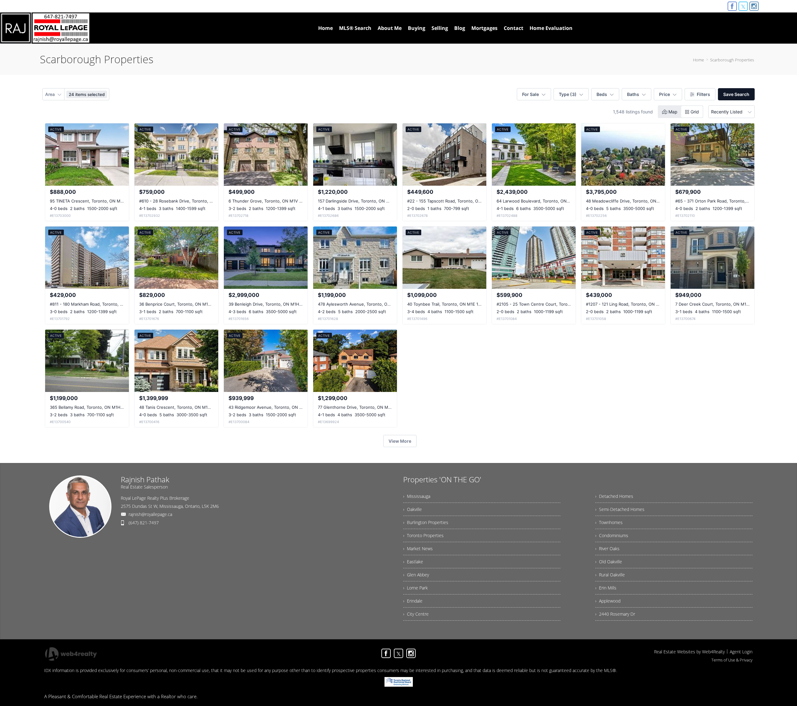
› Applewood (607, 601)
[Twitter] (743, 6)
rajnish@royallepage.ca (150, 514)
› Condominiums (611, 535)
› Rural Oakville (610, 575)
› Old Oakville (608, 562)
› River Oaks (607, 548)
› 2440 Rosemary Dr (615, 614)
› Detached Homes (614, 496)
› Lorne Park (415, 588)
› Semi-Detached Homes (619, 509)
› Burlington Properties (425, 522)
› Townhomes (609, 522)
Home (698, 60)
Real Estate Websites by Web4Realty (689, 652)
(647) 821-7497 (144, 523)
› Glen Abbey (416, 575)
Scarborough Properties (732, 60)
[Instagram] (754, 6)
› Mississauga (416, 496)
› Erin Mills (605, 588)
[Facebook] (732, 6)
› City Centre (416, 614)
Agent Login (741, 652)
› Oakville (412, 509)
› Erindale (412, 601)
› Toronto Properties (423, 535)
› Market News (418, 548)
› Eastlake (413, 562)
